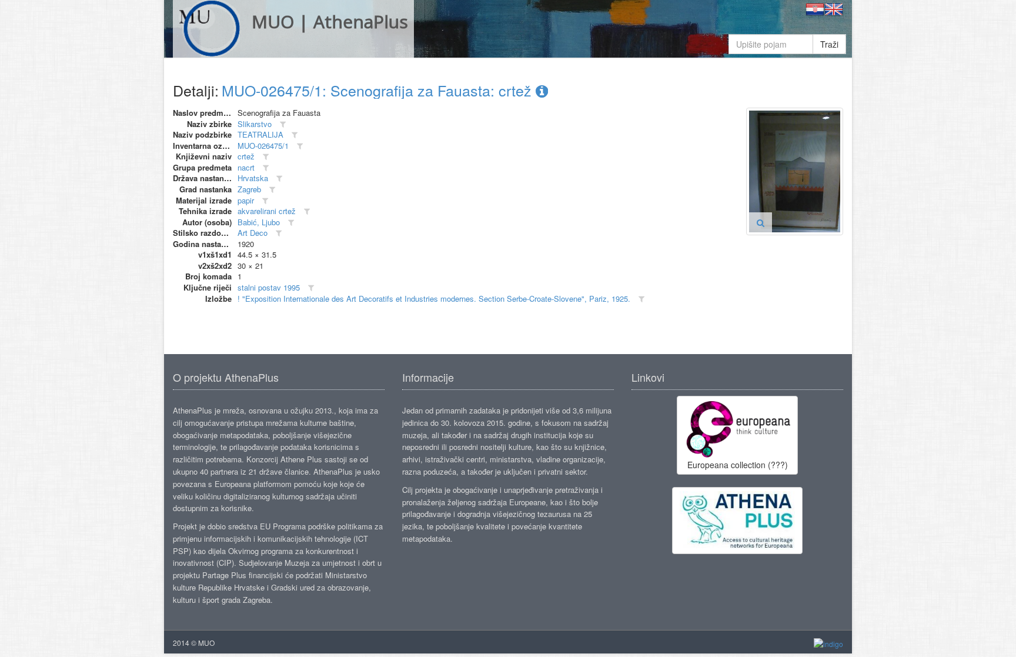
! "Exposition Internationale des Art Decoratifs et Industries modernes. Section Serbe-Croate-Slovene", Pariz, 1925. (434, 298)
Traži (829, 44)
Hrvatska (253, 178)
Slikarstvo (255, 123)
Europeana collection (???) (737, 465)
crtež (246, 156)
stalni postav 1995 (269, 287)
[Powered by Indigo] (828, 643)
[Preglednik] (760, 222)
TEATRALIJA (260, 134)
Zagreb (249, 189)
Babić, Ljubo (259, 222)
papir (246, 200)
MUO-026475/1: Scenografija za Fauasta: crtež (379, 90)
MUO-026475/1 (263, 145)
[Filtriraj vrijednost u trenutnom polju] (283, 124)
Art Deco (253, 232)
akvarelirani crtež (267, 210)
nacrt (246, 167)
